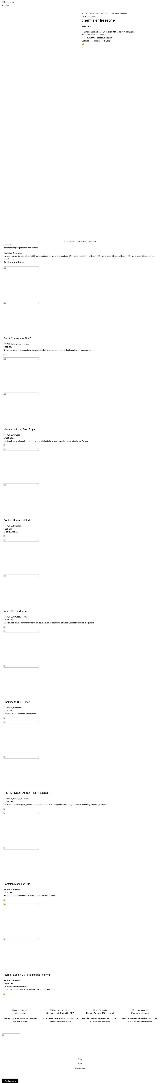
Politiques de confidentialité (133, 1044)
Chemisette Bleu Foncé (17, 702)
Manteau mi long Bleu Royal (19, 429)
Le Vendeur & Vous (50, 1040)
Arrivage (16, 344)
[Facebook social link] (83, 46)
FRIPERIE (94, 13)
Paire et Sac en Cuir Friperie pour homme (27, 974)
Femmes (105, 13)
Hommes (25, 344)
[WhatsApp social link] (91, 46)
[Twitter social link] (86, 46)
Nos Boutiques (88, 1044)
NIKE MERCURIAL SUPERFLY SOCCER (27, 792)
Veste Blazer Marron (15, 611)
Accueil (85, 13)
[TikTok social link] (12, 1045)
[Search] (142, 3)
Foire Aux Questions (90, 1048)
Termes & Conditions (130, 1040)
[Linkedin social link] (89, 46)
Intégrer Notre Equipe (51, 1048)
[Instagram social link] (6, 1045)
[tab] (69, 242)
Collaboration (47, 1044)
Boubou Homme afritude (17, 520)
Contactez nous (88, 1040)
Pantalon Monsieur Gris (17, 883)
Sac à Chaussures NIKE (17, 338)
